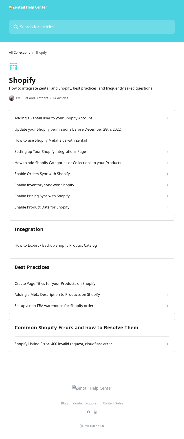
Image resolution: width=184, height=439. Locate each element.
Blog (64, 403)
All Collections (19, 52)
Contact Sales (113, 403)
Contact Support (85, 403)
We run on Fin (94, 426)
